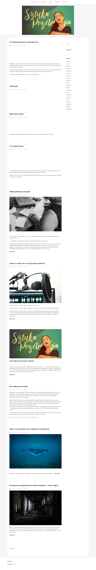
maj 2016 (67, 92)
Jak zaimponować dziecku (18, 386)
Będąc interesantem (16, 114)
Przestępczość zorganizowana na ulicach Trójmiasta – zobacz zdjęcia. (34, 485)
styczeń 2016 (68, 101)
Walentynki (13, 86)
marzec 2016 (68, 97)
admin (25, 45)
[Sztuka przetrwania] (48, 20)
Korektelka (26, 236)
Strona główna (33, 1)
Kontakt (50, 1)
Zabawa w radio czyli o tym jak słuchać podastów (27, 263)
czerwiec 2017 (68, 75)
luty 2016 (67, 99)
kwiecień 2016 (68, 94)
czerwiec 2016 (68, 90)
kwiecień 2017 (68, 78)
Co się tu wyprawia (42, 1)
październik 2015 (69, 109)
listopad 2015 (68, 106)
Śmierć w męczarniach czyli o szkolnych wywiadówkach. (29, 429)
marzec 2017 (68, 80)
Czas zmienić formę (16, 146)
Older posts (12, 548)
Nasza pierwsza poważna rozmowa (21, 361)
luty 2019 (67, 63)
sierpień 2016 (68, 85)
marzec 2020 (68, 61)
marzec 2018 (68, 73)
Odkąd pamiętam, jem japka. (19, 191)
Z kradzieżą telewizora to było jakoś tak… (24, 42)
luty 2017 (67, 82)
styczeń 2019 (68, 66)
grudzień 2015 (68, 104)
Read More (12, 251)
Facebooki (65, 1)
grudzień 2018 (68, 68)
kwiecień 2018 (68, 71)
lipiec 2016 (68, 87)
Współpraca (57, 1)
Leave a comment (13, 45)
